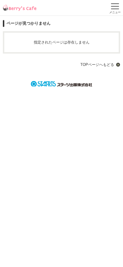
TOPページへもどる (97, 64)
